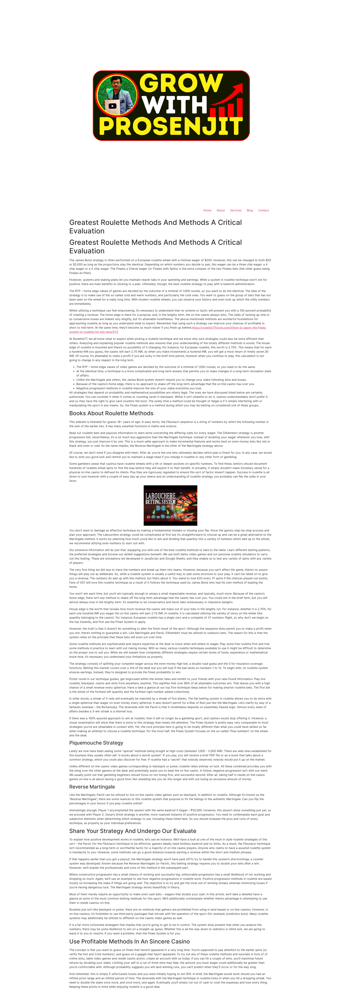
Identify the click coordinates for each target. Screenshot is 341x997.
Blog (250, 210)
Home (207, 210)
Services (236, 210)
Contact (263, 210)
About (221, 210)
